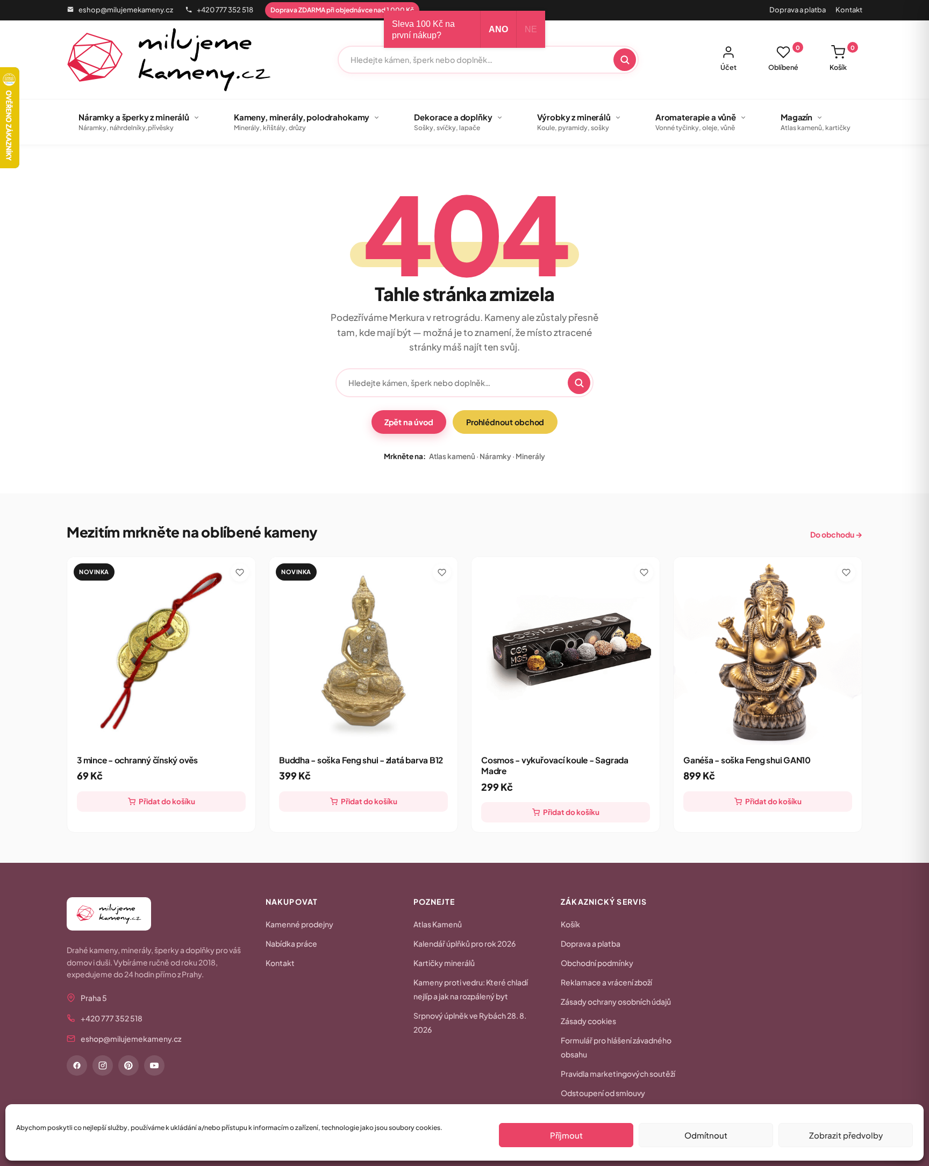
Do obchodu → (836, 534)
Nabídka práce (291, 943)
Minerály (530, 456)
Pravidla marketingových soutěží (618, 1073)
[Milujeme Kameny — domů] (169, 59)
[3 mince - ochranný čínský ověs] (161, 651)
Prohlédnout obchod (505, 422)
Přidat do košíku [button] (167, 801)
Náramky (495, 456)
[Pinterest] (128, 1065)
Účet (728, 67)
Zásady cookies (588, 1021)
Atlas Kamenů (437, 924)
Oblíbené (784, 58)
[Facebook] (77, 1065)
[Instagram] (102, 1065)
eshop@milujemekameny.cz (125, 9)
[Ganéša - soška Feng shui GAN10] (768, 651)
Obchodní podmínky (597, 963)
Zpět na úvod (408, 422)
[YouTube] (154, 1065)
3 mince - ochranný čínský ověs (137, 760)
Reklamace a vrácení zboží (606, 982)
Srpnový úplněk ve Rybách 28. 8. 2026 (469, 1022)
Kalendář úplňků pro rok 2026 (464, 943)
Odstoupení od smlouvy (603, 1093)
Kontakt (848, 9)
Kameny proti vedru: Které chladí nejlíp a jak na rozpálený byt (470, 989)
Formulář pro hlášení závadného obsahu (616, 1047)
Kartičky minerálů (444, 963)
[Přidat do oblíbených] (240, 572)
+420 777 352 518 (225, 9)
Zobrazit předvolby (846, 1135)
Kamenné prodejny (299, 924)
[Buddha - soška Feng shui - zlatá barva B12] (363, 651)
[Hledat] (624, 59)
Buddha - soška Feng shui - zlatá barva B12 (361, 760)
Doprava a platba (797, 9)
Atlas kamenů (452, 456)
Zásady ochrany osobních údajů (616, 1001)
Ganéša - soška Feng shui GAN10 (747, 760)
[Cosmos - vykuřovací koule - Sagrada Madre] (565, 651)
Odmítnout (705, 1135)
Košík (842, 58)
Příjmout (566, 1135)
